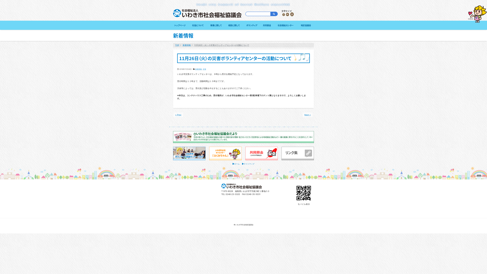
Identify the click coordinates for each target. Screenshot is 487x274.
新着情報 (198, 69)
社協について (198, 25)
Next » (307, 115)
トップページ (180, 25)
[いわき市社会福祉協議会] (207, 13)
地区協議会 (306, 25)
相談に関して (234, 25)
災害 (204, 69)
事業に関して (216, 25)
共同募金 (267, 25)
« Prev (178, 115)
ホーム (237, 164)
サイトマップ (249, 164)
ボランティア (251, 25)
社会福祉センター (285, 25)
